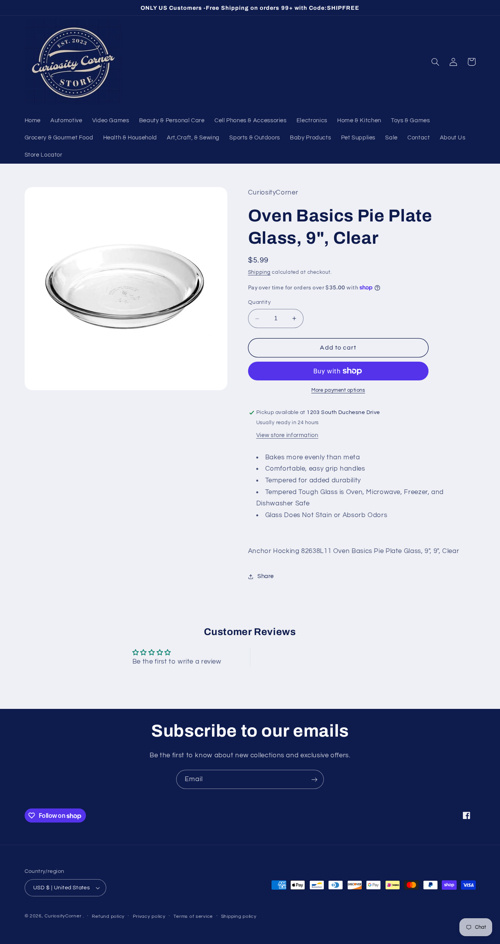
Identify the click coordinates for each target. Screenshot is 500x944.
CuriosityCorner (63, 916)
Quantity (259, 302)
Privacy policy (149, 916)
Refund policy (108, 916)
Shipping (259, 272)
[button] (436, 62)
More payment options (338, 390)
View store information (287, 435)
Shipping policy (239, 916)
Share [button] (265, 577)
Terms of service (193, 916)
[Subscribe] (314, 779)
